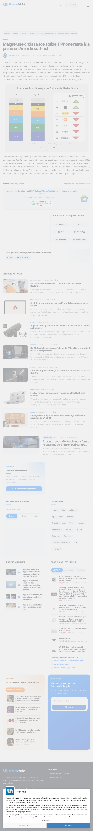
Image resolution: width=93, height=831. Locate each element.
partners (17, 798)
